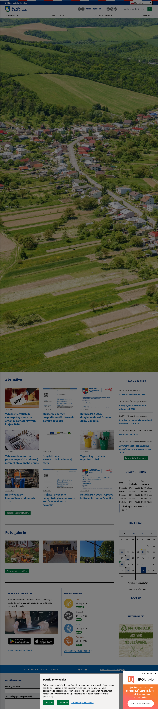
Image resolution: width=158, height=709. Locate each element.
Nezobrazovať (148, 673)
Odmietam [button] (63, 702)
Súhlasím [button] (48, 702)
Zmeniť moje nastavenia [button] (82, 702)
